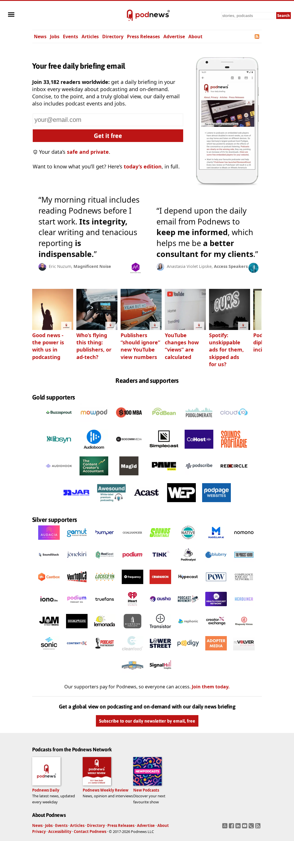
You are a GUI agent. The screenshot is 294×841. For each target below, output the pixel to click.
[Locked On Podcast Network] (105, 585)
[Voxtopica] (77, 585)
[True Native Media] (188, 541)
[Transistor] (160, 630)
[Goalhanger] (132, 541)
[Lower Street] (160, 652)
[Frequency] (132, 585)
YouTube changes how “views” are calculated (182, 346)
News (40, 36)
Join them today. (211, 686)
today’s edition (143, 166)
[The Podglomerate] (198, 423)
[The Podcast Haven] (244, 563)
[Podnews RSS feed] (257, 36)
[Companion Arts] (160, 585)
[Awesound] (111, 503)
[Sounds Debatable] (160, 541)
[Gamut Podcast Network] (77, 541)
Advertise (174, 36)
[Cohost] (198, 450)
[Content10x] (77, 652)
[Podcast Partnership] (105, 652)
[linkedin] (238, 827)
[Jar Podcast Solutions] (76, 503)
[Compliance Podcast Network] (244, 585)
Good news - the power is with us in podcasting (48, 346)
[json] (252, 827)
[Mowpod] (93, 423)
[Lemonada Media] (105, 630)
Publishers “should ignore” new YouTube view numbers (140, 346)
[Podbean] (163, 423)
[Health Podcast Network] (216, 607)
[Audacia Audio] (49, 541)
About (195, 36)
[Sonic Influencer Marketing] (49, 652)
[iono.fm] (49, 607)
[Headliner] (244, 607)
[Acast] (146, 503)
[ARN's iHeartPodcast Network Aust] (132, 607)
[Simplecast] (163, 450)
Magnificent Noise (92, 266)
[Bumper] (105, 541)
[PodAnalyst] (188, 563)
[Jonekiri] (77, 563)
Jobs (54, 36)
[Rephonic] (188, 630)
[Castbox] (49, 585)
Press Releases (143, 36)
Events (70, 36)
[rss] (258, 827)
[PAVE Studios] (163, 477)
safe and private (88, 151)
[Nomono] (244, 541)
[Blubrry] (216, 563)
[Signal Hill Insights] (160, 674)
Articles (90, 36)
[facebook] (232, 827)
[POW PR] (216, 585)
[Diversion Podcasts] (132, 630)
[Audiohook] (58, 477)
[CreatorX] (216, 630)
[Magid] (128, 477)
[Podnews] (130, 15)
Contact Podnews (90, 831)
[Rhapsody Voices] (244, 630)
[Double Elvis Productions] (77, 630)
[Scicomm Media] (128, 450)
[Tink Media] (160, 563)
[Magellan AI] (216, 541)
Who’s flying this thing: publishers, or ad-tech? (93, 346)
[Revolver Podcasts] (244, 652)
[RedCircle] (234, 477)
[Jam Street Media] (49, 630)
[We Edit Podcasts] (181, 503)
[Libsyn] (58, 450)
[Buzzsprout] (58, 423)
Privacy (39, 831)
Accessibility (59, 831)
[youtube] (245, 827)
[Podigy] (188, 652)
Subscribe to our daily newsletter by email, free (147, 720)
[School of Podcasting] (132, 674)
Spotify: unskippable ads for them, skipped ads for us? (226, 350)
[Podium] (132, 563)
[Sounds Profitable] (234, 450)
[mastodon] (225, 827)
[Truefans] (105, 607)
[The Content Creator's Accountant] (93, 477)
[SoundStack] (49, 563)
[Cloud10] (234, 423)
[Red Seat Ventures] (105, 563)
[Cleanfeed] (132, 652)
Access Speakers (231, 266)
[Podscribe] (198, 477)
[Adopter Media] (216, 652)
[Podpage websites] (216, 503)
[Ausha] (160, 607)
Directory (112, 36)
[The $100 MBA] (128, 423)
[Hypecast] (188, 585)
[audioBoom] (93, 450)
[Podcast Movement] (188, 607)
